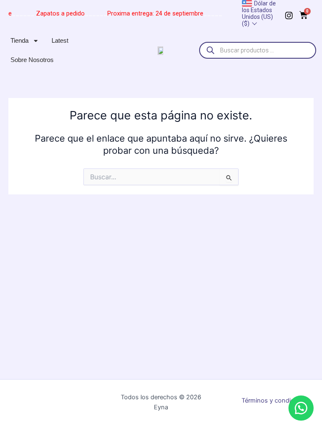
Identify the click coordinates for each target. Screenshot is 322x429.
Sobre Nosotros (32, 60)
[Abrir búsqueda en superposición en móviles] (257, 50)
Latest (60, 40)
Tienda (19, 40)
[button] (301, 408)
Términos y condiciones (275, 400)
